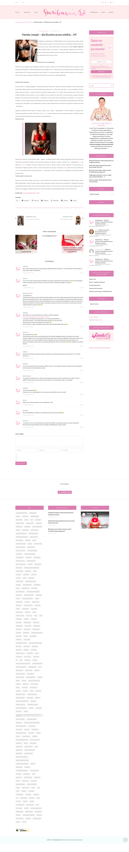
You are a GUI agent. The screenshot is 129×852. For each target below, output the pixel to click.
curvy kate (19, 581)
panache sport (32, 694)
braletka (19, 567)
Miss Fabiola (20, 677)
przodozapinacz (21, 726)
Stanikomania (98, 220)
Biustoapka (31, 547)
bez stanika (33, 536)
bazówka (27, 526)
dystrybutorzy (28, 595)
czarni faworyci (31, 581)
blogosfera (19, 557)
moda (17, 680)
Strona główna (19, 22)
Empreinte (19, 601)
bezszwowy (19, 540)
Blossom (23, 164)
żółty (24, 821)
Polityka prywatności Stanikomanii (99, 348)
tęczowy (28, 794)
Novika (25, 690)
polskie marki (20, 719)
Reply (81, 272)
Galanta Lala (92, 279)
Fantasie (37, 605)
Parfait (37, 697)
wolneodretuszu (36, 808)
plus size (38, 708)
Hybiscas (17, 170)
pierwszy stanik (33, 704)
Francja (27, 612)
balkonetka (29, 523)
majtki (35, 660)
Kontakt (111, 12)
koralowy (27, 639)
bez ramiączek (33, 533)
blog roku (37, 557)
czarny (18, 584)
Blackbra (19, 554)
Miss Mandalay (30, 677)
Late (80, 162)
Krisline (18, 649)
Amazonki (19, 519)
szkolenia (25, 780)
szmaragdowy (20, 784)
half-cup (36, 622)
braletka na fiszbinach (31, 567)
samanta (18, 743)
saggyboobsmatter (22, 739)
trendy (24, 791)
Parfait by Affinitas (22, 701)
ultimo (18, 801)
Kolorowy (33, 636)
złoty (18, 821)
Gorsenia (19, 619)
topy (17, 791)
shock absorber (29, 750)
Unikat (25, 801)
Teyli (33, 787)
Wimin (26, 808)
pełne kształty (20, 704)
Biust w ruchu (20, 550)
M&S (21, 660)
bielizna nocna (20, 543)
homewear (37, 625)
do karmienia (20, 591)
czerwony (37, 584)
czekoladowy (27, 584)
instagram (36, 629)
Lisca (36, 653)
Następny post (68, 216)
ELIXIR (18, 598)
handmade (19, 625)
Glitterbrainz (64, 840)
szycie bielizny (31, 784)
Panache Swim (20, 697)
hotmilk (18, 629)
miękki (40, 677)
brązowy (28, 571)
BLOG (36, 12)
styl (33, 774)
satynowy (33, 743)
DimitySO (34, 588)
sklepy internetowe (22, 760)
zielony (28, 818)
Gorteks (33, 619)
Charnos (26, 574)
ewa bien (18, 605)
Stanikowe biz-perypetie (95, 288)
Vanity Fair (30, 804)
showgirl (19, 753)
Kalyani (18, 632)
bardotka (19, 526)
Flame (65, 167)
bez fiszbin (34, 530)
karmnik (18, 636)
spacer (33, 763)
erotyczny (35, 601)
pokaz (26, 711)
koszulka (26, 646)
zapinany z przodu (28, 815)
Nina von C (33, 687)
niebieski (25, 687)
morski (18, 684)
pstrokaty (32, 726)
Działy (17, 12)
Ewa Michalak (28, 605)
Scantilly (19, 746)
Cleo (24, 578)
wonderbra (19, 811)
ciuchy (18, 578)
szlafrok (33, 780)
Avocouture (20, 523)
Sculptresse (28, 746)
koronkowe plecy (21, 643)
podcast (18, 711)
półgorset (35, 729)
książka (26, 649)
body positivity (21, 564)
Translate (100, 319)
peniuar (33, 701)
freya (34, 612)
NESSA (18, 687)
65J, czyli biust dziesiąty (33, 219)
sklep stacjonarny (21, 756)
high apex (28, 625)
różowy (34, 736)
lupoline (36, 656)
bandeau (38, 523)
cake (34, 571)
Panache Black (20, 694)
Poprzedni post (31, 216)
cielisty (33, 574)
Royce (18, 736)
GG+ (41, 615)
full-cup (29, 615)
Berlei (18, 530)
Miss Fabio (30, 673)
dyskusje (19, 595)
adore (18, 516)
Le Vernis (30, 653)
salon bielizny (35, 739)
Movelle (25, 684)
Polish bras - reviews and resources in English (28, 715)
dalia (17, 588)
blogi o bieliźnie (30, 554)
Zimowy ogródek (26, 251)
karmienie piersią (37, 632)
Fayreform (25, 608)
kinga (25, 636)
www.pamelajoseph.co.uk (31, 193)
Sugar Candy (28, 777)
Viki (37, 804)
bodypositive (31, 560)
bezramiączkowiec (22, 536)
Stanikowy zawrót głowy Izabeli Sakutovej (100, 291)
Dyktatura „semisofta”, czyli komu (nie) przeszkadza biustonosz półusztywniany (72, 249)
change (18, 574)
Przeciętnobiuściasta (94, 285)
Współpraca (94, 12)
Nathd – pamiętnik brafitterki (97, 282)
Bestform (25, 530)
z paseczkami (37, 818)
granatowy (27, 622)
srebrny (27, 767)
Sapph (25, 743)
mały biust (19, 670)
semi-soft (19, 750)
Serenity (45, 113)
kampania (26, 632)
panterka (30, 697)
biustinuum (38, 543)
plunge (31, 708)
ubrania (36, 794)
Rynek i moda (29, 22)
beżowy (28, 540)
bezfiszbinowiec (21, 533)
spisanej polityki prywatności (103, 76)
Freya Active (20, 615)
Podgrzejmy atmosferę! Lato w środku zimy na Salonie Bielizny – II (100, 176)
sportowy (19, 767)
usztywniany (20, 804)
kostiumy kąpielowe (35, 643)
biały (34, 540)
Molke (24, 680)
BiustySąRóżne (32, 550)
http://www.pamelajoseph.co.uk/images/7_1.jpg (36, 317)
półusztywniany (21, 732)
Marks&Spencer (37, 663)
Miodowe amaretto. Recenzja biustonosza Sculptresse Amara (104, 221)
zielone (39, 815)
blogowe (28, 557)
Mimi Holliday (20, 673)
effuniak (38, 595)
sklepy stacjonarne (22, 763)
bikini (30, 543)
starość (18, 774)
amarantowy (35, 516)
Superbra (37, 777)
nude (31, 690)
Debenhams (25, 588)
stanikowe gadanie (22, 770)
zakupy (18, 815)
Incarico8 (27, 629)
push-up (27, 729)
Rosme (38, 732)
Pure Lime (19, 729)
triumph (31, 791)
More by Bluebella (34, 680)
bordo (30, 564)
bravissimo (19, 571)
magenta (27, 660)
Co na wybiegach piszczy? (49, 236)
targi (18, 787)
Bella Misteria (37, 526)
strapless (27, 774)
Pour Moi (19, 722)
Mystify (58, 92)
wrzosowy (38, 811)
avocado (38, 519)
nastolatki (34, 684)
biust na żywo (20, 547)
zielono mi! (19, 818)
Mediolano (29, 670)
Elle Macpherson (27, 598)
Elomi (37, 598)
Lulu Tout (27, 656)
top (38, 787)
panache (38, 690)
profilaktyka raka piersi (31, 722)
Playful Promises (21, 708)
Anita (26, 519)
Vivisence (19, 808)
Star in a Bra (34, 770)
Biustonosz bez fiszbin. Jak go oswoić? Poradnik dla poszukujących (100, 171)
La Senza (33, 649)
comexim (31, 578)
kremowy (35, 646)
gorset (26, 619)
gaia (35, 615)
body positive (20, 560)
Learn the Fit (20, 653)
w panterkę (29, 811)
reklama (31, 732)
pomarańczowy (31, 719)
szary (18, 780)
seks (36, 746)
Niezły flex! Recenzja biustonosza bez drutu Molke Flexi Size (100, 166)
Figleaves (34, 608)
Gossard (18, 622)
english (27, 601)
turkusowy (19, 794)
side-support (28, 753)
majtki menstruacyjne (23, 663)
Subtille (18, 777)
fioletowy (19, 612)
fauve (18, 608)
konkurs (18, 639)
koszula (18, 646)
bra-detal (38, 564)
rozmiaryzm (26, 736)
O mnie (103, 12)
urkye (32, 801)
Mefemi (37, 670)
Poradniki (27, 12)
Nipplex (18, 690)
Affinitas (25, 516)
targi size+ (25, 787)
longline (19, 656)
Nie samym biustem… (67, 219)
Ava (32, 519)
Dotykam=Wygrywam (33, 591)
